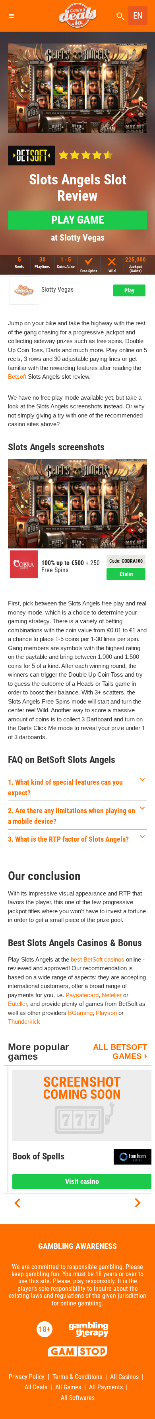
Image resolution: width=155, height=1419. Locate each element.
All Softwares (78, 1398)
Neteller (112, 995)
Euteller (17, 1003)
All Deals (36, 1387)
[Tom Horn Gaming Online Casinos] (132, 1157)
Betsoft (17, 376)
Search (120, 16)
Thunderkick (24, 1021)
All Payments (106, 1387)
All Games (68, 1387)
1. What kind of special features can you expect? (65, 787)
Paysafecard (82, 995)
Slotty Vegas (57, 289)
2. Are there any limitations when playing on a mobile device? (71, 815)
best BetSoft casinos (97, 959)
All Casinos (124, 1377)
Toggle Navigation (11, 16)
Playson (106, 1012)
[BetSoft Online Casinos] (31, 155)
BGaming (80, 1012)
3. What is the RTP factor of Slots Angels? (68, 839)
